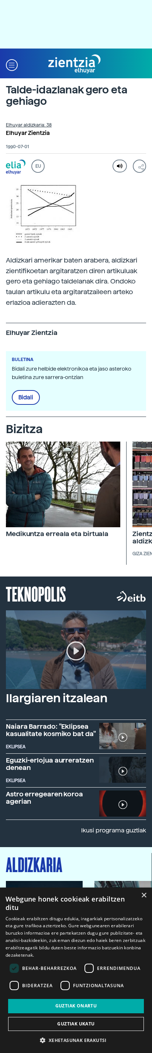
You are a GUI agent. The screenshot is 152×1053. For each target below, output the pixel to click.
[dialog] (76, 970)
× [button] (143, 895)
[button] (12, 64)
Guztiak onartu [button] (76, 1006)
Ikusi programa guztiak (113, 830)
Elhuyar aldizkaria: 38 (29, 125)
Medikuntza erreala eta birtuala (57, 534)
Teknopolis (36, 593)
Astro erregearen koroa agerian (44, 797)
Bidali (25, 397)
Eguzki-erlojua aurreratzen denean (50, 763)
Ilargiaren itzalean (56, 698)
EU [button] (38, 166)
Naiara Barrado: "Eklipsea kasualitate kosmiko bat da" (51, 730)
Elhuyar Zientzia (28, 133)
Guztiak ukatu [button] (75, 1024)
